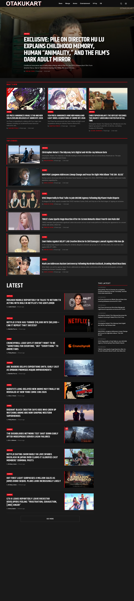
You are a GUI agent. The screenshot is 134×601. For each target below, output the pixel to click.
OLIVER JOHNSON (96, 130)
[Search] (121, 4)
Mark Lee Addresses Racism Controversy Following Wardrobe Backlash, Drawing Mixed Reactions (84, 264)
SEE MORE (50, 519)
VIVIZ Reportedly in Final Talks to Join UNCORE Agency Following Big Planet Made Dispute (80, 198)
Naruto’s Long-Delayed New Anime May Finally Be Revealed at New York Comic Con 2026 (33, 390)
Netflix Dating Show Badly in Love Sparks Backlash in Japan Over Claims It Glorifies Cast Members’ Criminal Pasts (32, 457)
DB (101, 3)
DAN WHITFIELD (13, 128)
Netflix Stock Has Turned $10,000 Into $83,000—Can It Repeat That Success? (33, 323)
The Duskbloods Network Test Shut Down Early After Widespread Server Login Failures (32, 435)
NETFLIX (9, 296)
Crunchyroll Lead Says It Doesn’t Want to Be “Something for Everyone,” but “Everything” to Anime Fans (32, 346)
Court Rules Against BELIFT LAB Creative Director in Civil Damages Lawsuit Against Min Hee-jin (83, 241)
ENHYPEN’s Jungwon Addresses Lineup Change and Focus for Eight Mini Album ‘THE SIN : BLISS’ (83, 174)
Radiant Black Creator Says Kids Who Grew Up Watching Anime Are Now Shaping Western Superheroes (31, 413)
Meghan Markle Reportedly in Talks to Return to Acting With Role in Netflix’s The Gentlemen (34, 301)
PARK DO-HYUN (48, 204)
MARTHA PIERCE (55, 126)
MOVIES (27, 33)
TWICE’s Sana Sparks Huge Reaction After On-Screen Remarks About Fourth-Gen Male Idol (81, 219)
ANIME (9, 111)
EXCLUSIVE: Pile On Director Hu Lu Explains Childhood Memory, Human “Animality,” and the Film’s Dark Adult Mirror (66, 50)
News (60, 3)
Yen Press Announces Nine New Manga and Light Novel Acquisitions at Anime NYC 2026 (66, 117)
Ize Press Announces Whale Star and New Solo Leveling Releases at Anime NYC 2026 (25, 117)
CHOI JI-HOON (48, 183)
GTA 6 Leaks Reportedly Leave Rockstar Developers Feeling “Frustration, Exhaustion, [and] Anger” (32, 502)
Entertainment (85, 3)
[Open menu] (126, 4)
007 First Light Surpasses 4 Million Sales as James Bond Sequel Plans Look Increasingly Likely (34, 479)
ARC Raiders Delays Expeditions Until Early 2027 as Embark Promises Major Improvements (33, 368)
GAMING (9, 362)
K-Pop (95, 3)
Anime (75, 3)
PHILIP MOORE (48, 160)
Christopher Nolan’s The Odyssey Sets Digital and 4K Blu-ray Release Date (74, 152)
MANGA (50, 111)
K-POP (44, 170)
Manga (67, 3)
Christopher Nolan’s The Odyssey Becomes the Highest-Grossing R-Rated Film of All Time (108, 118)
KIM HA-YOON (30, 71)
